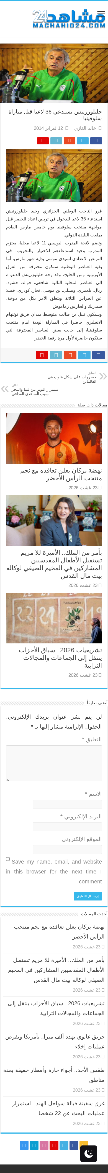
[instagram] (24, 1145)
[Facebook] (74, 1145)
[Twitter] (64, 1145)
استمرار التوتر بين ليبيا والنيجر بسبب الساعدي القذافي (36, 390)
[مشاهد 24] (68, 18)
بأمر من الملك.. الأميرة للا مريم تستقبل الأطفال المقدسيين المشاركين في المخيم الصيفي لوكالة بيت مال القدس (56, 970)
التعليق (92, 739)
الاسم (93, 794)
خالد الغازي (85, 128)
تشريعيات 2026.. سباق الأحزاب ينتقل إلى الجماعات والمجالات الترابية (60, 657)
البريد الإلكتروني (81, 816)
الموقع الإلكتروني (82, 839)
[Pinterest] (54, 1145)
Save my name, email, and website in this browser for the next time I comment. (54, 872)
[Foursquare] (34, 1145)
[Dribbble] (44, 1145)
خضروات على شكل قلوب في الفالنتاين (72, 377)
